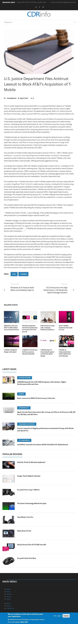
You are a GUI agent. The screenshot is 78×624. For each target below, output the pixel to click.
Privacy (8, 606)
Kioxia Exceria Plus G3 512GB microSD (31, 545)
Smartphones (11, 98)
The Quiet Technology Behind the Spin (31, 503)
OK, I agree (57, 616)
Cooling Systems (24, 378)
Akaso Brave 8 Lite (24, 531)
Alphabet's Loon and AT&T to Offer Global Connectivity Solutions (11, 328)
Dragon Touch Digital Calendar (28, 476)
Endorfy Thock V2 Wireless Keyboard (31, 462)
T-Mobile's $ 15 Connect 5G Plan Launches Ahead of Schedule (29, 352)
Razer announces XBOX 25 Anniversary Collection (36, 398)
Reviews (9, 594)
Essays (8, 597)
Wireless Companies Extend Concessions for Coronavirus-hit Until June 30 (29, 329)
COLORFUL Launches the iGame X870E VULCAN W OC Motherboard (42, 445)
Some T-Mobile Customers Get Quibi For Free (65, 328)
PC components (24, 440)
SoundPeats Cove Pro (25, 517)
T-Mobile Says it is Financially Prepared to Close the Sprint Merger (47, 353)
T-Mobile (23, 274)
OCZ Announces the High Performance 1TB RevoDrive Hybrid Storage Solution (55, 290)
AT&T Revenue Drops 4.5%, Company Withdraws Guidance (47, 328)
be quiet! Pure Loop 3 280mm (28, 490)
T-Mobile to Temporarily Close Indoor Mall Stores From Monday (65, 353)
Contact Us (10, 608)
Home (8, 589)
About (8, 599)
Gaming (21, 394)
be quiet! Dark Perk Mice (26, 558)
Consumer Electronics (27, 424)
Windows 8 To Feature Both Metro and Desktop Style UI (22, 288)
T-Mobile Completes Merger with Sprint (10, 351)
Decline (66, 616)
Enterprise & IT (24, 408)
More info (24, 622)
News (8, 592)
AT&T (14, 274)
